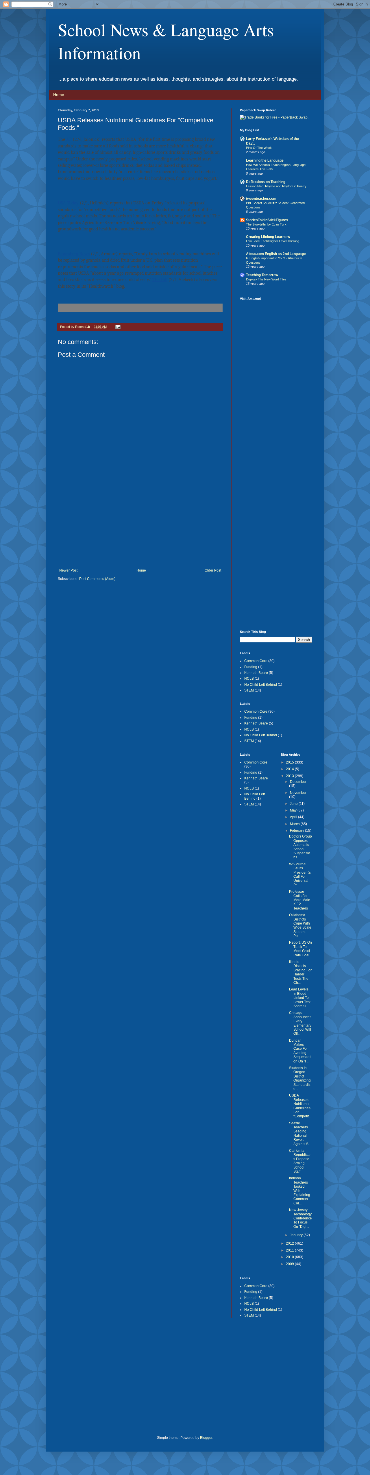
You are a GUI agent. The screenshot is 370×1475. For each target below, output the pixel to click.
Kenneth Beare (256, 673)
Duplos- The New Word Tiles (266, 279)
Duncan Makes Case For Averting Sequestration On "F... (300, 1050)
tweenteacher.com (261, 199)
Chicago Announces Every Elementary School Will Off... (300, 1023)
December (298, 782)
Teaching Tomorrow (262, 275)
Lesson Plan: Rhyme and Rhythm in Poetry (276, 186)
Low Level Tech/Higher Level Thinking (272, 241)
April (294, 817)
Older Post (213, 570)
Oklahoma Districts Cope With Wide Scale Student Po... (300, 925)
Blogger (206, 1438)
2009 (290, 1264)
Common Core (255, 661)
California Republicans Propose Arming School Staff (300, 1161)
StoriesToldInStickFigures (267, 220)
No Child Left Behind (260, 685)
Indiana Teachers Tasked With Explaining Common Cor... (299, 1190)
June (294, 804)
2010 (290, 1257)
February (297, 831)
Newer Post (68, 570)
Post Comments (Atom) (97, 579)
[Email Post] (117, 326)
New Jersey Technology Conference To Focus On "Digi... (300, 1218)
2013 (290, 776)
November (298, 793)
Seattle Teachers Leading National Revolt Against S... (300, 1133)
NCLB (249, 678)
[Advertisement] (140, 525)
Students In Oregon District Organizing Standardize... (300, 1078)
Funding (250, 667)
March (295, 824)
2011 (290, 1250)
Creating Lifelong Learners (268, 237)
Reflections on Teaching (265, 182)
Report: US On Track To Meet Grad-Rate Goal (300, 948)
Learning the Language (265, 160)
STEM (249, 690)
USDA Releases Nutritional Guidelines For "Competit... (300, 1105)
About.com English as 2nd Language (276, 254)
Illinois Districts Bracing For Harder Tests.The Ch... (300, 972)
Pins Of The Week (259, 147)
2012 (290, 1243)
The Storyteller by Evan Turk (266, 224)
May (293, 810)
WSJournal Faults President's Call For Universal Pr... (300, 874)
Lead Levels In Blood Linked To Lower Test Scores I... (299, 997)
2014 (290, 769)
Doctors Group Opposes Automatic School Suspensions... (300, 846)
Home (58, 94)
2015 (290, 762)
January (297, 1235)
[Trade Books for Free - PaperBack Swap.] (274, 117)
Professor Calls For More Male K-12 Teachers (299, 900)
